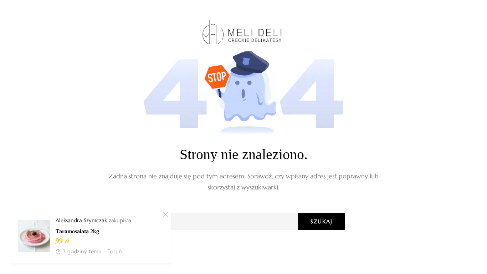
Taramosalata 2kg (77, 231)
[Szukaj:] (243, 221)
